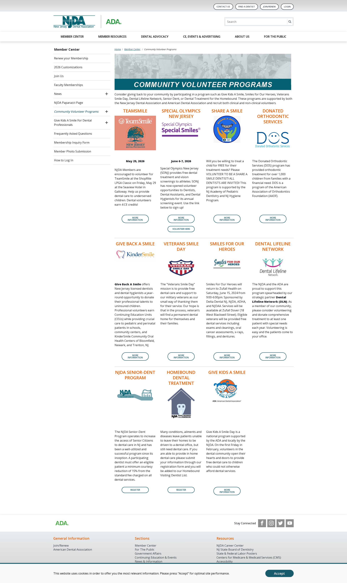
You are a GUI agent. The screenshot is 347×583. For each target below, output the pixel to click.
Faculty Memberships (68, 85)
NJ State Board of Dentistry (235, 549)
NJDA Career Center (230, 546)
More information (181, 356)
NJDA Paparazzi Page (68, 103)
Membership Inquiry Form (71, 142)
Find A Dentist (246, 6)
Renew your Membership (71, 58)
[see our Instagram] (271, 523)
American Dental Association (72, 549)
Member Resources (112, 37)
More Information (227, 218)
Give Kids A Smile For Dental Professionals (73, 122)
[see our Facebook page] (262, 523)
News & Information (148, 561)
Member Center (72, 37)
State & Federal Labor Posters (237, 553)
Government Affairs (148, 553)
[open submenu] (107, 94)
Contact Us (223, 6)
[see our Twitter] (280, 523)
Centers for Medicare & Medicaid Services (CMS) (249, 557)
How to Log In (63, 160)
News (58, 94)
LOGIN (287, 6)
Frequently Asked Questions (73, 134)
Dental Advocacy (154, 37)
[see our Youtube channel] (290, 523)
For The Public (144, 549)
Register (135, 489)
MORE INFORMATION (135, 218)
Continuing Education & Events (156, 557)
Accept (279, 573)
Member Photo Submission (72, 151)
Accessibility (225, 561)
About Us (242, 37)
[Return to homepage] (100, 21)
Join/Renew (269, 6)
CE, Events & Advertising (201, 37)
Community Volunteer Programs (76, 112)
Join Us (59, 76)
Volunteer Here (181, 228)
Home (118, 49)
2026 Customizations (68, 67)
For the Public (275, 37)
